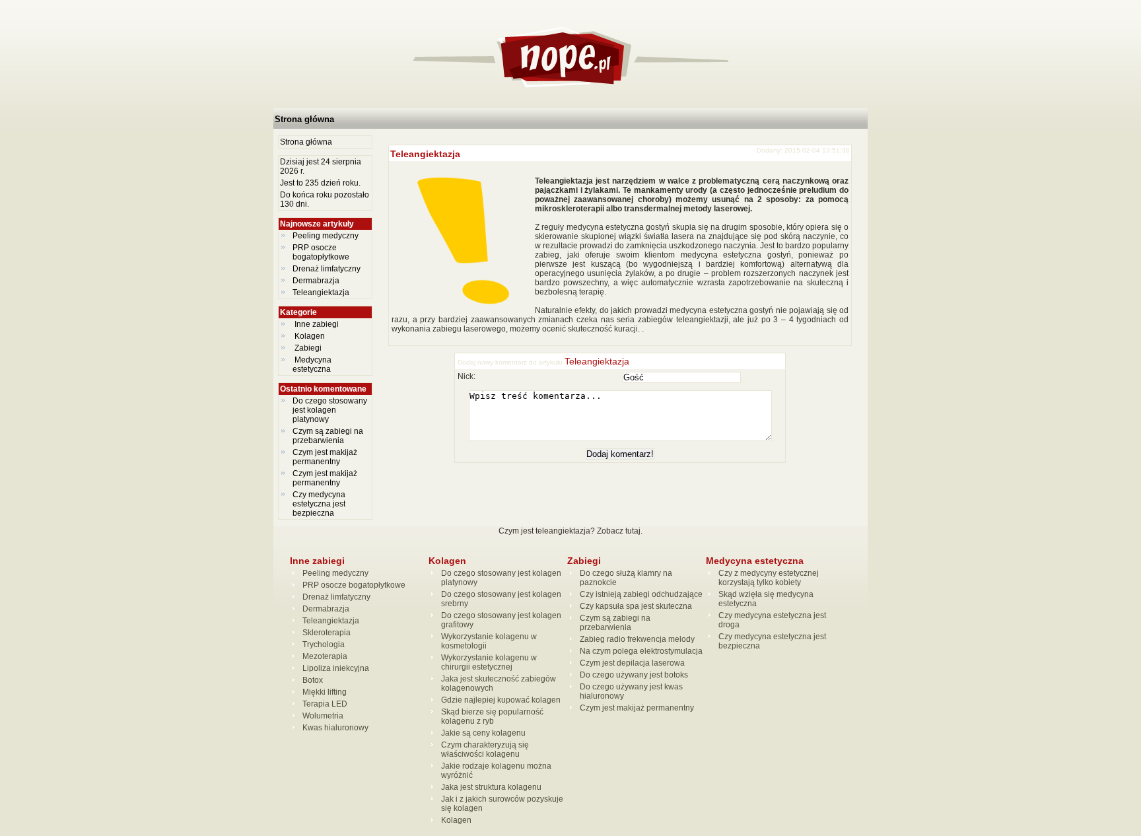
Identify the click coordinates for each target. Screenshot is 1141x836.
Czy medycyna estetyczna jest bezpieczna (319, 504)
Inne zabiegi (317, 324)
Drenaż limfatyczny (327, 268)
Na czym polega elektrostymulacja (641, 651)
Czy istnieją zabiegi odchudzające (641, 594)
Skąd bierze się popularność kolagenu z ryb (492, 716)
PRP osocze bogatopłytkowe (321, 252)
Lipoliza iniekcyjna (335, 668)
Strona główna (304, 119)
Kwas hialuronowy (335, 727)
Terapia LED (324, 704)
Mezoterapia (324, 656)
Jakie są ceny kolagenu (483, 733)
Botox (312, 680)
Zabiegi (308, 348)
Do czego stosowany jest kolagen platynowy (330, 410)
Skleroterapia (326, 632)
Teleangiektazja (321, 292)
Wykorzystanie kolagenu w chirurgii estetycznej (489, 662)
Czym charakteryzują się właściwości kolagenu (485, 749)
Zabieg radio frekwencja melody (637, 639)
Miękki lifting (324, 692)
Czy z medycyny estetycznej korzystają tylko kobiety (768, 578)
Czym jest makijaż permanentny (325, 457)
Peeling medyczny (326, 235)
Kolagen (310, 336)
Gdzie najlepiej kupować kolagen (501, 700)
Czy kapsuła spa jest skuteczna (636, 606)
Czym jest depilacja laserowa (632, 663)
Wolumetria (322, 715)
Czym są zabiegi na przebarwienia (328, 436)
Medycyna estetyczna (313, 364)
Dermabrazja (316, 280)
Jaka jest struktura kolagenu (491, 787)
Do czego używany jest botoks (634, 674)
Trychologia (323, 644)
